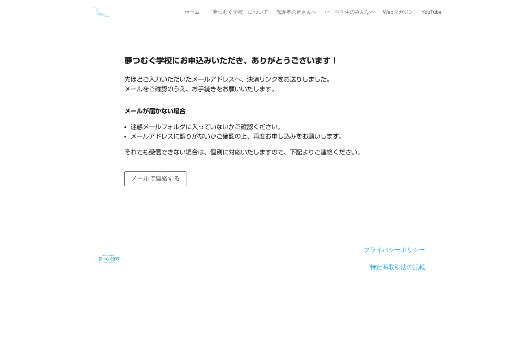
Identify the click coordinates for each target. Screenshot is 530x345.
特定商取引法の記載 (397, 267)
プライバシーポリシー (394, 249)
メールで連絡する (155, 178)
